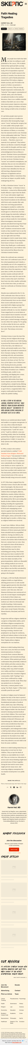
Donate (17, 985)
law (11, 1007)
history (21, 1003)
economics (4, 1010)
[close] (26, 1042)
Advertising (5, 990)
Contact (17, 990)
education (13, 1010)
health (3, 1003)
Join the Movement (4, 986)
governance (13, 1003)
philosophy (13, 1018)
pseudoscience (14, 998)
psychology (22, 998)
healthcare (4, 1021)
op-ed (21, 1018)
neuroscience (4, 1018)
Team (17, 994)
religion (3, 1007)
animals (21, 1010)
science (21, 1007)
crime (21, 1013)
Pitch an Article (6, 994)
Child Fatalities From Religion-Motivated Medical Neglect (12, 453)
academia (13, 1013)
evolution (21, 1021)
